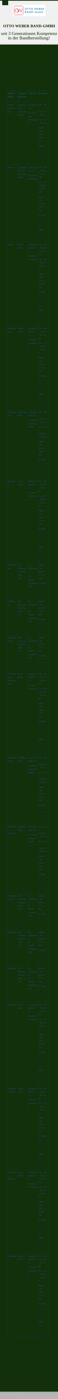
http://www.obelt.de (43, 236)
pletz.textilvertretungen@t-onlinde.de (43, 470)
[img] (29, 10)
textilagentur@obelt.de (43, 221)
